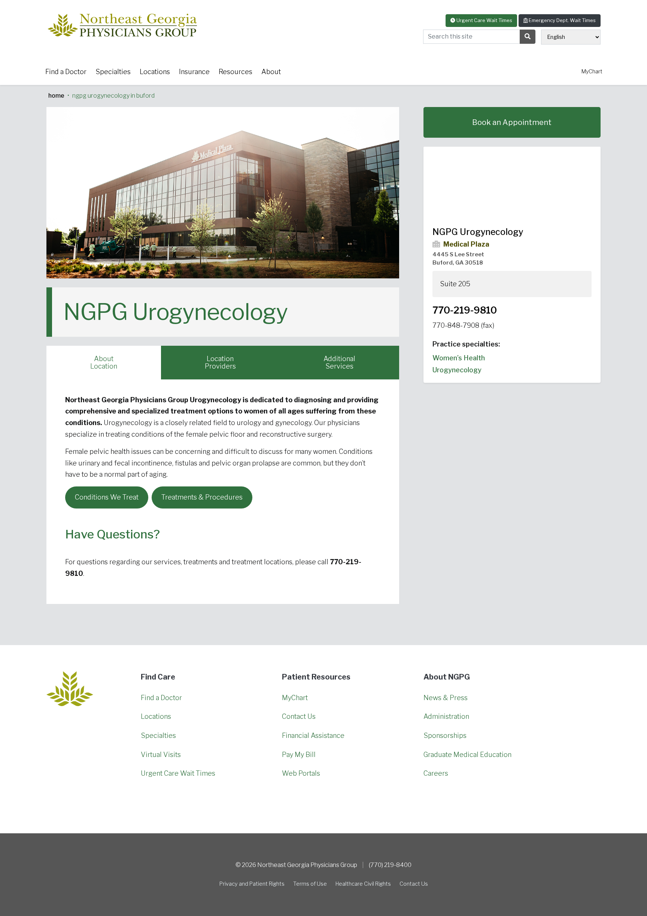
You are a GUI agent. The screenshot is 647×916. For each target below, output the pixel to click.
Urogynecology (457, 369)
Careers (435, 773)
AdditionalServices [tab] (339, 362)
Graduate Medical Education (467, 754)
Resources (235, 72)
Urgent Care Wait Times (483, 20)
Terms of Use (310, 883)
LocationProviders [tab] (220, 362)
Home (56, 95)
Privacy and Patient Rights (252, 883)
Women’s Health (458, 358)
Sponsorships (445, 735)
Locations (155, 72)
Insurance (194, 72)
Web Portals (301, 773)
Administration (446, 716)
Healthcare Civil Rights (363, 883)
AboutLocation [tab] (103, 362)
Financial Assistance (313, 735)
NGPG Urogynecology (477, 232)
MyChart (591, 71)
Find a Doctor (65, 72)
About (271, 72)
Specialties (113, 72)
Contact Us (299, 716)
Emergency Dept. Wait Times (562, 20)
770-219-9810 (464, 310)
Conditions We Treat (107, 497)
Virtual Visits (161, 754)
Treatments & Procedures (202, 497)
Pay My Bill (299, 754)
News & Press (445, 698)
